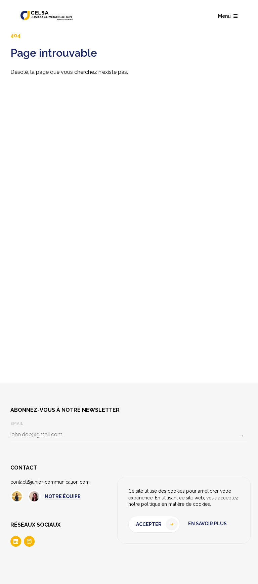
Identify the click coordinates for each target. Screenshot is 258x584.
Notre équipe (63, 496)
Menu (224, 16)
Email (17, 423)
